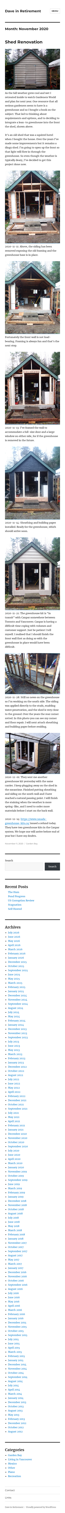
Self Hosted (15, 908)
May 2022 (14, 1087)
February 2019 (16, 1192)
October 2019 (16, 1175)
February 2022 (16, 1096)
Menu (55, 11)
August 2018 (15, 1213)
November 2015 (17, 1326)
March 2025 (15, 982)
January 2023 (16, 1062)
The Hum (13, 892)
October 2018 (16, 1209)
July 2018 (13, 1217)
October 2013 (16, 1406)
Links (8, 1497)
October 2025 (16, 966)
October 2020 (16, 1142)
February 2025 (16, 987)
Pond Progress (16, 896)
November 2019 (17, 1171)
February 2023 (16, 1058)
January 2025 (16, 991)
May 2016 (14, 1301)
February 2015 (16, 1356)
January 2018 (15, 1238)
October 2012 (16, 1427)
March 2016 (15, 1309)
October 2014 (16, 1372)
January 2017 (15, 1267)
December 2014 (17, 1364)
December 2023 (17, 1028)
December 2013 (17, 1402)
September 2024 (18, 1003)
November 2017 (17, 1242)
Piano (11, 1471)
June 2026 (14, 936)
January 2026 (16, 957)
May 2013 (13, 1414)
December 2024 (17, 995)
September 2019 (18, 1179)
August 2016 (15, 1288)
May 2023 (14, 1049)
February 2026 (17, 953)
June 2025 (14, 974)
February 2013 (16, 1418)
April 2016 (14, 1305)
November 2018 (17, 1205)
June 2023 (14, 1045)
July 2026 (13, 932)
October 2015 (16, 1330)
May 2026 (14, 940)
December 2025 (17, 961)
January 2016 (16, 1318)
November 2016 (17, 1276)
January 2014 (15, 1397)
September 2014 (17, 1377)
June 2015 (14, 1343)
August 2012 (15, 1431)
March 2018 (15, 1230)
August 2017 (15, 1255)
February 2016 (16, 1314)
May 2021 (13, 1117)
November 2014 (17, 1368)
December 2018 (17, 1200)
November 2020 (17, 1138)
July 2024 (13, 1012)
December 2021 (17, 1100)
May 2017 (13, 1259)
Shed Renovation (23, 41)
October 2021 (16, 1104)
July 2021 (13, 1112)
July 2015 (13, 1339)
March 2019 (15, 1188)
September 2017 (17, 1251)
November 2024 (17, 999)
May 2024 (14, 1016)
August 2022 (15, 1075)
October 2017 (16, 1247)
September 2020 (18, 1146)
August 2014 (15, 1381)
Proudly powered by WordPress (41, 1507)
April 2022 (14, 1091)
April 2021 (14, 1121)
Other (11, 1467)
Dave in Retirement (23, 11)
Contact (10, 1490)
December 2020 (17, 1133)
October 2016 (16, 1280)
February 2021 (16, 1125)
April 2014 (14, 1389)
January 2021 (15, 1129)
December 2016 (17, 1272)
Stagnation (14, 904)
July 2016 (13, 1293)
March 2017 (15, 1263)
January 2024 (16, 1024)
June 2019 (14, 1184)
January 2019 (16, 1196)
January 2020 (16, 1167)
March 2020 (15, 1163)
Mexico (12, 1463)
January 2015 (15, 1360)
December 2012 (17, 1423)
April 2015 (14, 1347)
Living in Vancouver (20, 1459)
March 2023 (15, 1054)
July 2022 (13, 1079)
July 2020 (13, 1150)
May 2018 (13, 1226)
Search (9, 860)
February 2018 (16, 1234)
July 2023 (13, 1041)
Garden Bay (32, 843)
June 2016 (14, 1297)
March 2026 (15, 949)
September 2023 (18, 1037)
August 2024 (15, 1008)
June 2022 (14, 1083)
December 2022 (17, 1066)
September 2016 (18, 1284)
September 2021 (17, 1108)
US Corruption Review (21, 900)
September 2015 (17, 1335)
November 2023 (17, 1033)
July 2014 (13, 1385)
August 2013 (15, 1410)
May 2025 (14, 978)
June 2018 (14, 1221)
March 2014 (15, 1393)
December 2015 (17, 1322)
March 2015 (15, 1351)
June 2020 (14, 1154)
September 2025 (18, 970)
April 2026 (14, 945)
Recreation (14, 1476)
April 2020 (14, 1158)
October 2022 (16, 1070)
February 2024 (16, 1020)
